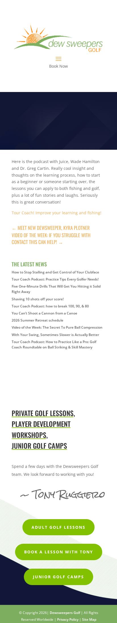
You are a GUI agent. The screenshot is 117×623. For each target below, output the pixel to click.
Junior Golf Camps (58, 576)
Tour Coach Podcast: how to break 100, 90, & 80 (50, 306)
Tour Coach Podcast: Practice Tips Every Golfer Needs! (55, 279)
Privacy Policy (67, 619)
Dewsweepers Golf (65, 612)
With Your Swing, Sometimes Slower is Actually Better (55, 334)
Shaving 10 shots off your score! (38, 299)
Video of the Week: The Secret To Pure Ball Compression (57, 327)
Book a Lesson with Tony (58, 552)
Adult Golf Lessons (58, 527)
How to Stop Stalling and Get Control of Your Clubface (55, 272)
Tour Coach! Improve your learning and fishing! (56, 212)
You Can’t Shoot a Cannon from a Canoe (44, 313)
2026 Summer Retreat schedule (37, 320)
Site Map (89, 619)
